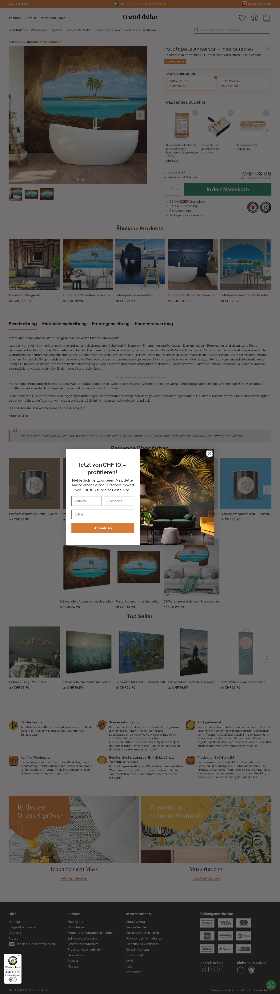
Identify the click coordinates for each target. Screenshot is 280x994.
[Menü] (19, 956)
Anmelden (103, 528)
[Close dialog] (209, 453)
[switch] (13, 979)
